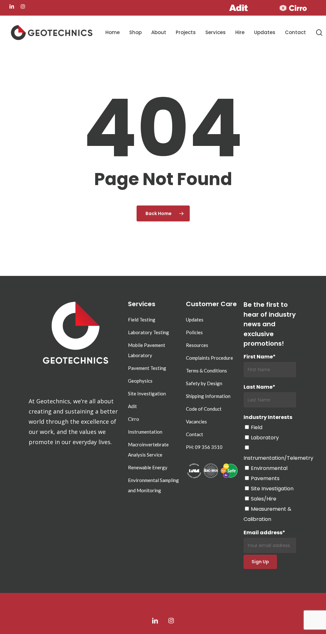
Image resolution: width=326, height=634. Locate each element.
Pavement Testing (147, 368)
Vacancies (196, 421)
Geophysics (140, 381)
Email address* (264, 532)
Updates (194, 319)
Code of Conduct (204, 409)
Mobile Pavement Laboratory (146, 350)
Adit (132, 406)
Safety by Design (204, 383)
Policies (194, 332)
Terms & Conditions (206, 370)
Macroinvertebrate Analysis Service (148, 449)
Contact (194, 434)
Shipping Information (208, 396)
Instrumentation (145, 432)
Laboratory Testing (148, 332)
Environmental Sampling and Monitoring (153, 485)
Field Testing (141, 319)
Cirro (133, 419)
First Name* (260, 356)
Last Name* (259, 387)
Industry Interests (268, 417)
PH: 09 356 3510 (204, 447)
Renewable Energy (147, 467)
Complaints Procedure (209, 358)
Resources (197, 345)
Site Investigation (147, 393)
